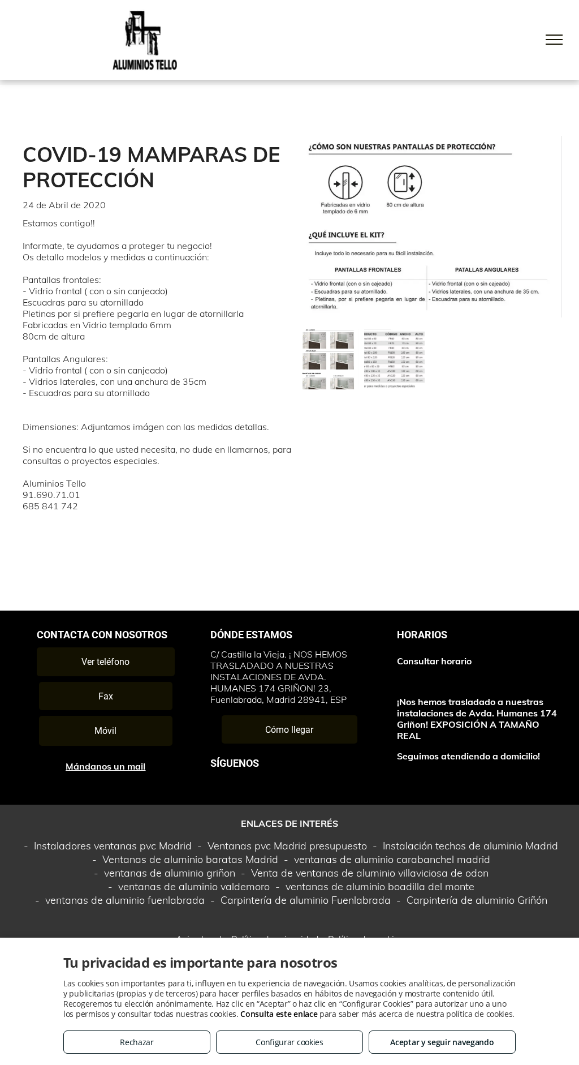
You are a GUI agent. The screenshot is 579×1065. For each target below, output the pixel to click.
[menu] (554, 39)
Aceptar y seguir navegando (442, 1042)
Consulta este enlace (278, 1013)
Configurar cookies (289, 1042)
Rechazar (137, 1042)
